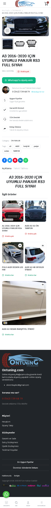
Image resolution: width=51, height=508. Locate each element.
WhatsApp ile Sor (37, 92)
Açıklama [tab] (6, 168)
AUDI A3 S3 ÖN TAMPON (32, 227)
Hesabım (6, 422)
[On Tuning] (25, 3)
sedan (6, 151)
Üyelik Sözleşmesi (10, 446)
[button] (7, 30)
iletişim (17, 476)
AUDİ (17, 146)
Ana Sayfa (6, 11)
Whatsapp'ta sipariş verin (20, 80)
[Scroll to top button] (46, 495)
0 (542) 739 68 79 (12, 398)
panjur (36, 146)
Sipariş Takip (7, 425)
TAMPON (16, 151)
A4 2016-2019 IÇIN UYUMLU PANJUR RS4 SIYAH (12, 228)
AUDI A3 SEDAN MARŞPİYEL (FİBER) (18, 329)
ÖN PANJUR (16, 11)
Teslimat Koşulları (10, 450)
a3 (10, 146)
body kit (27, 146)
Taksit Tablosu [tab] (20, 168)
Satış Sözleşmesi (10, 442)
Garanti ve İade (9, 438)
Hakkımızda (6, 476)
